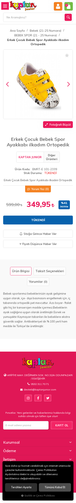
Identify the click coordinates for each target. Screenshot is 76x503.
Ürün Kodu (22, 169)
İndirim (64, 206)
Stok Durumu (33, 173)
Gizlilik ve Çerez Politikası (39, 495)
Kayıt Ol (61, 425)
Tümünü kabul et (55, 487)
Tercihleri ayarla (21, 487)
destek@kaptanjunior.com (40, 389)
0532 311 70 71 (40, 384)
